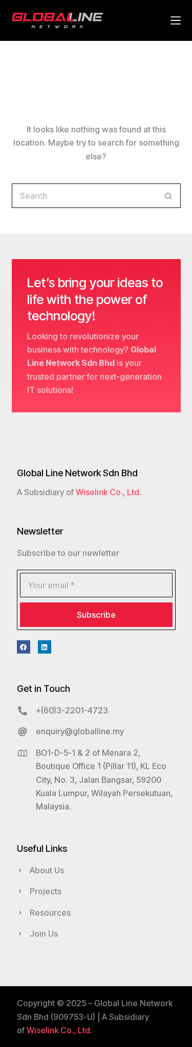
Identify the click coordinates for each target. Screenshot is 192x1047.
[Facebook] (23, 647)
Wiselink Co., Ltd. (108, 492)
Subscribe (96, 615)
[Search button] (168, 195)
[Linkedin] (44, 647)
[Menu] (175, 20)
